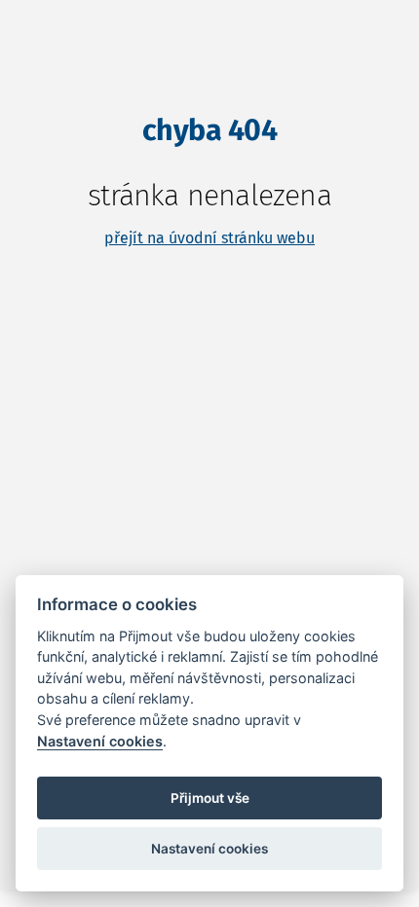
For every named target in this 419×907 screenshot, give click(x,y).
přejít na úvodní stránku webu (209, 238)
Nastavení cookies (100, 741)
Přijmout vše (210, 798)
